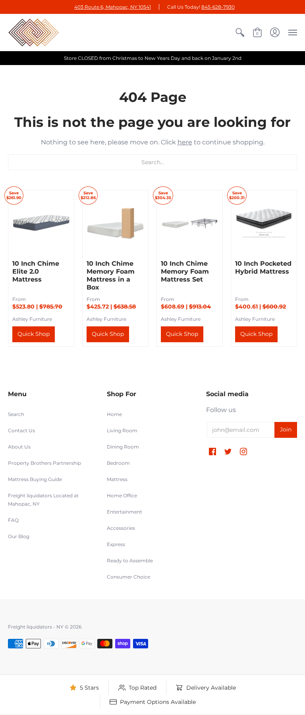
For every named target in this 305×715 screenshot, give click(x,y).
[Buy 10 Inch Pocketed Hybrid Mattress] (264, 223)
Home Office (122, 495)
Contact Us (21, 430)
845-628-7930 (218, 7)
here (185, 142)
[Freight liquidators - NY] (34, 32)
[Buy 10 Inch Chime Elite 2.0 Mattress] (41, 223)
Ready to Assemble (130, 561)
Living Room (122, 430)
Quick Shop (33, 333)
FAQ (13, 520)
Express (116, 544)
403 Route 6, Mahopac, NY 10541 (112, 7)
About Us (19, 447)
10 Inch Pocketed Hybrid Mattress (263, 267)
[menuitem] (240, 32)
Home (114, 414)
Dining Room (123, 447)
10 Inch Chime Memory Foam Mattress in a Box (111, 275)
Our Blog (18, 536)
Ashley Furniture (32, 319)
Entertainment (124, 512)
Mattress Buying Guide (35, 479)
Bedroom (118, 463)
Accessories (121, 528)
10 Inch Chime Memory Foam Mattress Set (185, 271)
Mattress (117, 479)
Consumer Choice (128, 577)
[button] (240, 32)
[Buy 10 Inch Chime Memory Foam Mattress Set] (189, 223)
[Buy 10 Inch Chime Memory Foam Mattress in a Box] (115, 223)
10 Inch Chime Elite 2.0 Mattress (35, 271)
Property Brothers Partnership (44, 463)
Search (16, 414)
